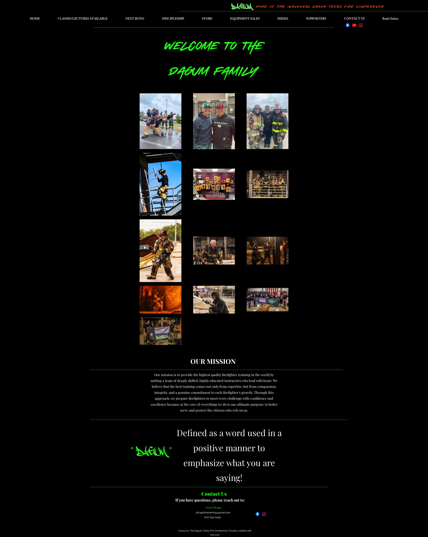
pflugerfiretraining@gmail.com (213, 512)
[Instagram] (360, 25)
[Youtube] (354, 25)
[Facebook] (347, 25)
